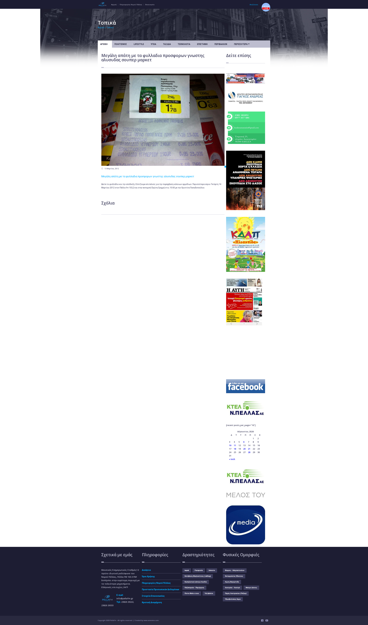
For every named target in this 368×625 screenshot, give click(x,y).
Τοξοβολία (209, 593)
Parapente (199, 570)
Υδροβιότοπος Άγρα (233, 599)
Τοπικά (110, 27)
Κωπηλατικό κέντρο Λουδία (196, 582)
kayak (187, 570)
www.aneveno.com (151, 620)
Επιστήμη (202, 44)
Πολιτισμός (120, 44)
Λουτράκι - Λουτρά (232, 588)
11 (235, 445)
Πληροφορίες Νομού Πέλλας (131, 5)
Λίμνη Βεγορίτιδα (232, 582)
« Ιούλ (232, 459)
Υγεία (153, 44)
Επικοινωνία (149, 5)
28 (249, 452)
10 (230, 445)
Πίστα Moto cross (192, 593)
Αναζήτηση (254, 5)
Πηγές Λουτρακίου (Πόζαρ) (236, 593)
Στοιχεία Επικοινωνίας (153, 596)
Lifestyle (139, 44)
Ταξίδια (167, 44)
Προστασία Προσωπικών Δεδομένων (160, 589)
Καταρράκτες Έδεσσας (234, 576)
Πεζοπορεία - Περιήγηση (194, 588)
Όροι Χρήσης (148, 576)
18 (235, 448)
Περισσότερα (241, 43)
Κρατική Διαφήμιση (152, 602)
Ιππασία (212, 570)
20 (244, 448)
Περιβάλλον (220, 44)
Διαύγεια (146, 570)
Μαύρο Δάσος (251, 588)
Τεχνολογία (184, 44)
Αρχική (114, 5)
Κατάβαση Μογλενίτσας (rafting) (198, 576)
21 (249, 448)
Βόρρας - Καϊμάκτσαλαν (234, 570)
